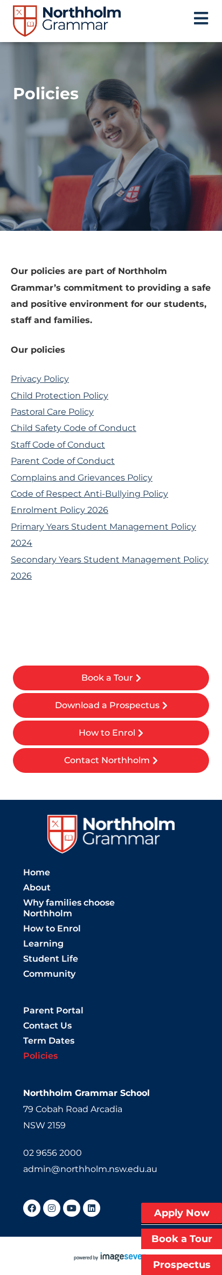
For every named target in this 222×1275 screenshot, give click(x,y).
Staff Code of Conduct (58, 445)
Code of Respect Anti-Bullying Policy (89, 494)
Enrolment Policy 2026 (59, 510)
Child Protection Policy (59, 395)
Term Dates (48, 1041)
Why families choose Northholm (69, 907)
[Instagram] (51, 1208)
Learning (43, 943)
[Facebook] (31, 1208)
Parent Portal (53, 1010)
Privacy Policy (40, 379)
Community (49, 974)
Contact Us (47, 1025)
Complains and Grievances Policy (81, 477)
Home (36, 872)
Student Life (50, 959)
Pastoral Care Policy (52, 412)
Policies (40, 1056)
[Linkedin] (91, 1208)
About (37, 887)
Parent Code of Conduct (63, 461)
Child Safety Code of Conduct (73, 428)
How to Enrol (52, 928)
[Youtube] (71, 1208)
